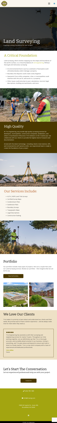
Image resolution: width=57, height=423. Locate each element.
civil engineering (38, 63)
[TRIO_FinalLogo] (4, 3)
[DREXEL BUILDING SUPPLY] (15, 294)
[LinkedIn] (54, 3)
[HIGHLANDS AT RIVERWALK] (41, 294)
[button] (49, 3)
